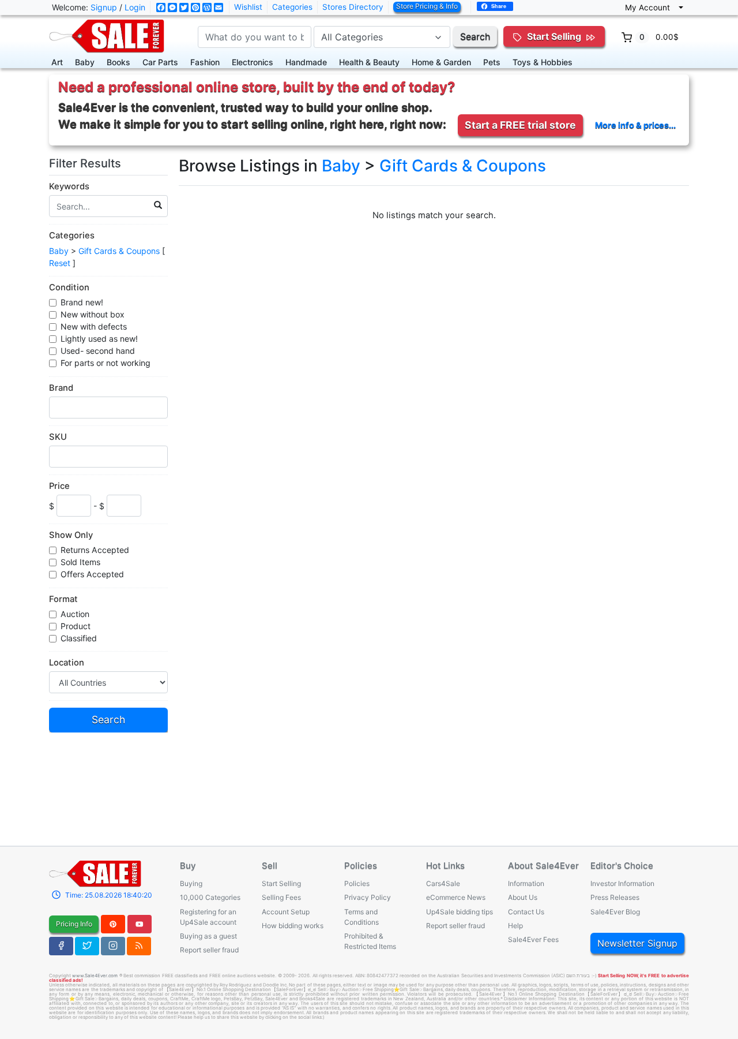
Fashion (205, 62)
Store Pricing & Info (427, 6)
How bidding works (292, 925)
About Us (522, 897)
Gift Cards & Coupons (119, 251)
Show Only (71, 535)
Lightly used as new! (99, 338)
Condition (69, 287)
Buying (191, 883)
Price (59, 486)
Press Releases (614, 897)
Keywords (69, 186)
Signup (104, 7)
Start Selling (281, 883)
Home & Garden (441, 62)
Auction (75, 614)
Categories (292, 7)
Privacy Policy (367, 897)
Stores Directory (352, 7)
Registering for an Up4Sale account (208, 916)
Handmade (306, 62)
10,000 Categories (210, 897)
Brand (61, 388)
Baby (85, 62)
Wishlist (248, 7)
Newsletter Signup (637, 943)
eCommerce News (455, 897)
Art (57, 62)
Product (76, 626)
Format (63, 599)
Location (66, 662)
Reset (59, 263)
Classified (79, 638)
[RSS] (139, 946)
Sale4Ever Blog (615, 911)
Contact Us (526, 911)
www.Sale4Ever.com (95, 975)
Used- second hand (98, 351)
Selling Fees (281, 897)
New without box (93, 314)
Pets (491, 62)
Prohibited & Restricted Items (370, 941)
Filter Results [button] (86, 163)
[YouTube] (139, 924)
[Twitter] (87, 946)
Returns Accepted (95, 550)
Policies (357, 883)
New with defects (94, 326)
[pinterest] (113, 924)
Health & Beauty (369, 62)
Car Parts (160, 62)
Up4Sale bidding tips (459, 911)
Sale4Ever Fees (533, 939)
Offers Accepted (92, 574)
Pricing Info (74, 924)
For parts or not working (105, 363)
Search (475, 36)
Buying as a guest (208, 936)
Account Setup (286, 911)
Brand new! (82, 302)
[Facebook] (61, 946)
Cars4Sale (443, 883)
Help (515, 925)
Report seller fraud (209, 949)
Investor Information (622, 883)
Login (135, 7)
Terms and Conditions (361, 916)
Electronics (252, 62)
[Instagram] (113, 946)
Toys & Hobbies (543, 62)
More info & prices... (635, 125)
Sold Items (80, 562)
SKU (58, 437)
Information (526, 883)
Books (118, 62)
